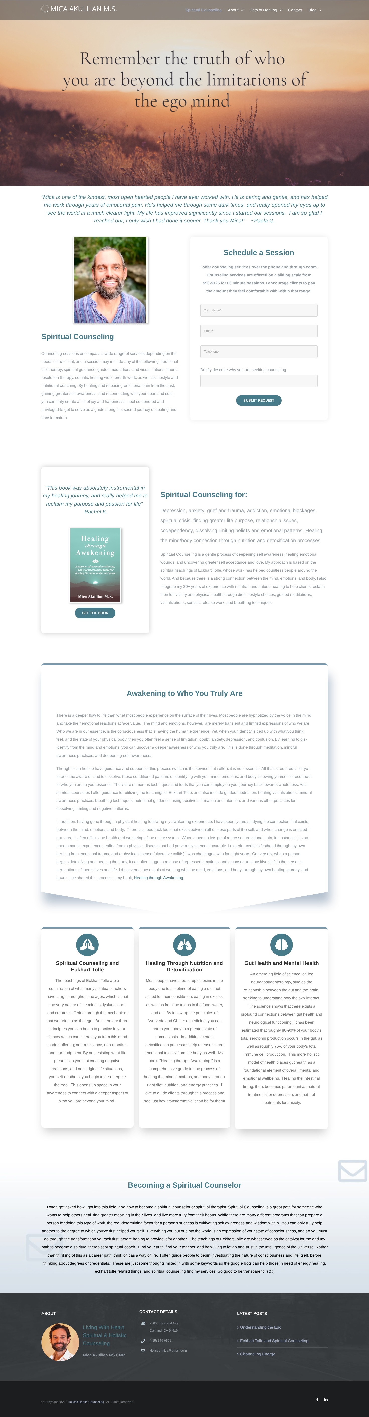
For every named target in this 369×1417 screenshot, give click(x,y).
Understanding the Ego (260, 1327)
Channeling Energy (257, 1354)
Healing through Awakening (158, 878)
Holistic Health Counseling (86, 1402)
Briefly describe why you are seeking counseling (243, 370)
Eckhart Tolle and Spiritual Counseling (274, 1341)
